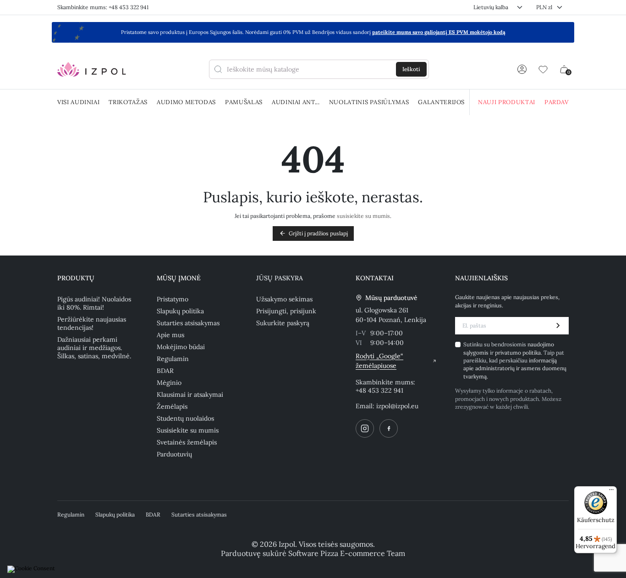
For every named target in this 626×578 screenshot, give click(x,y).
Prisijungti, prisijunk (286, 311)
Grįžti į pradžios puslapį (313, 233)
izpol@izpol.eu (397, 406)
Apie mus (170, 335)
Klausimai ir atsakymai (190, 394)
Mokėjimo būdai (181, 347)
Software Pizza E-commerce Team (346, 553)
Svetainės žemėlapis (187, 442)
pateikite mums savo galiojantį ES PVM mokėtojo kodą (438, 32)
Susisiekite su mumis (188, 430)
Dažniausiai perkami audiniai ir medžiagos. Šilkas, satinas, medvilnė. (94, 347)
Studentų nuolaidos (185, 418)
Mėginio (169, 382)
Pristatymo (172, 299)
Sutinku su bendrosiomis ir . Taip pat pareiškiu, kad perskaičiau (514, 360)
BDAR (165, 371)
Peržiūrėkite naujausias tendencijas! (91, 323)
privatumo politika (518, 352)
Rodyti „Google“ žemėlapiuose (379, 361)
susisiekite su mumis (363, 215)
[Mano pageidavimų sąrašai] (543, 69)
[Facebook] (388, 428)
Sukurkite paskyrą (282, 323)
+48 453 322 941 (379, 390)
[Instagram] (365, 428)
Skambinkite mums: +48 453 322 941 (102, 7)
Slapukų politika (180, 311)
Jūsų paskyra (279, 278)
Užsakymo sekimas (284, 299)
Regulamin (173, 359)
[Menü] (611, 491)
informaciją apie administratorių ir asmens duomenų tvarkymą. (514, 368)
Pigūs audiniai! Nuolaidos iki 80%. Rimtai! (94, 303)
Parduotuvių (174, 454)
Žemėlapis (172, 406)
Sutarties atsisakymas (188, 323)
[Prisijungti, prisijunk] (522, 69)
